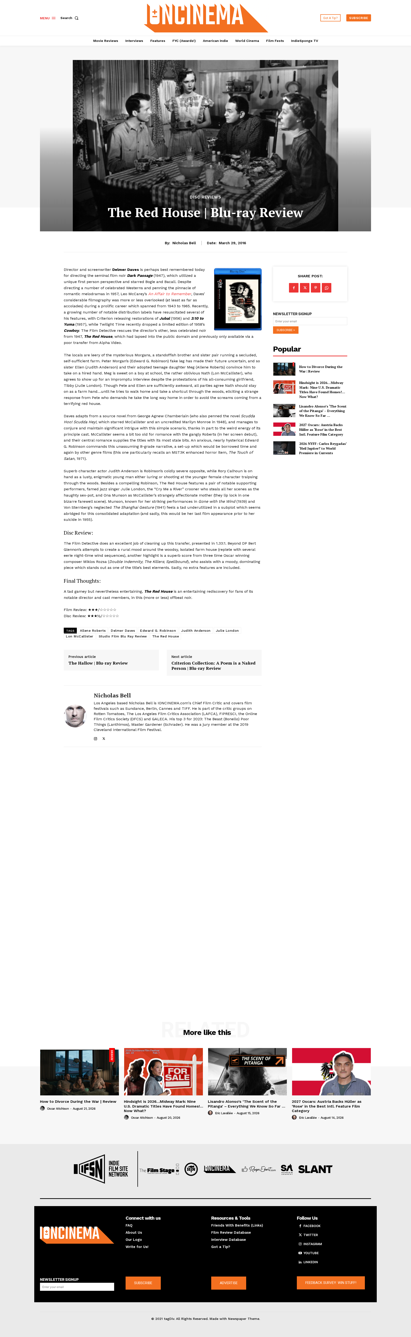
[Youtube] (300, 1253)
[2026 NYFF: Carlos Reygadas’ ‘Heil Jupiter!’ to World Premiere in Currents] (284, 448)
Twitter (310, 1235)
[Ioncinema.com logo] (77, 1235)
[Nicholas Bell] (75, 716)
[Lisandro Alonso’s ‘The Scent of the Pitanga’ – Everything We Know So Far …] (284, 410)
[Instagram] (95, 738)
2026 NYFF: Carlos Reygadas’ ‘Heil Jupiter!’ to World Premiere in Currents (323, 448)
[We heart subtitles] (206, 17)
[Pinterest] (315, 288)
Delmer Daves (123, 630)
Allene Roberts (93, 630)
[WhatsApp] (326, 288)
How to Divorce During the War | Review (320, 369)
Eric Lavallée (224, 1113)
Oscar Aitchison (58, 1108)
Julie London (227, 630)
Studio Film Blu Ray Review (123, 636)
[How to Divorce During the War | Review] (284, 369)
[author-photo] (43, 1108)
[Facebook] (293, 288)
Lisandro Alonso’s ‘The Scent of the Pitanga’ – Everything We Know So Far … (323, 411)
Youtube (311, 1253)
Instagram (312, 1244)
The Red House (165, 636)
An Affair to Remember (169, 294)
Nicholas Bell (184, 243)
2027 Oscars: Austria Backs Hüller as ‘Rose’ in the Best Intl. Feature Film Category (321, 429)
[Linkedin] (300, 1262)
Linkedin (310, 1262)
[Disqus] (163, 815)
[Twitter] (104, 738)
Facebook (312, 1226)
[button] (70, 18)
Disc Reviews (205, 197)
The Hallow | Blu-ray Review (98, 663)
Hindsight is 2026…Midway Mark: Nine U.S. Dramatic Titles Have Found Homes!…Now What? (322, 389)
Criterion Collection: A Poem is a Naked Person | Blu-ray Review (213, 666)
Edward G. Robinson (158, 630)
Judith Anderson (196, 630)
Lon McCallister (79, 636)
